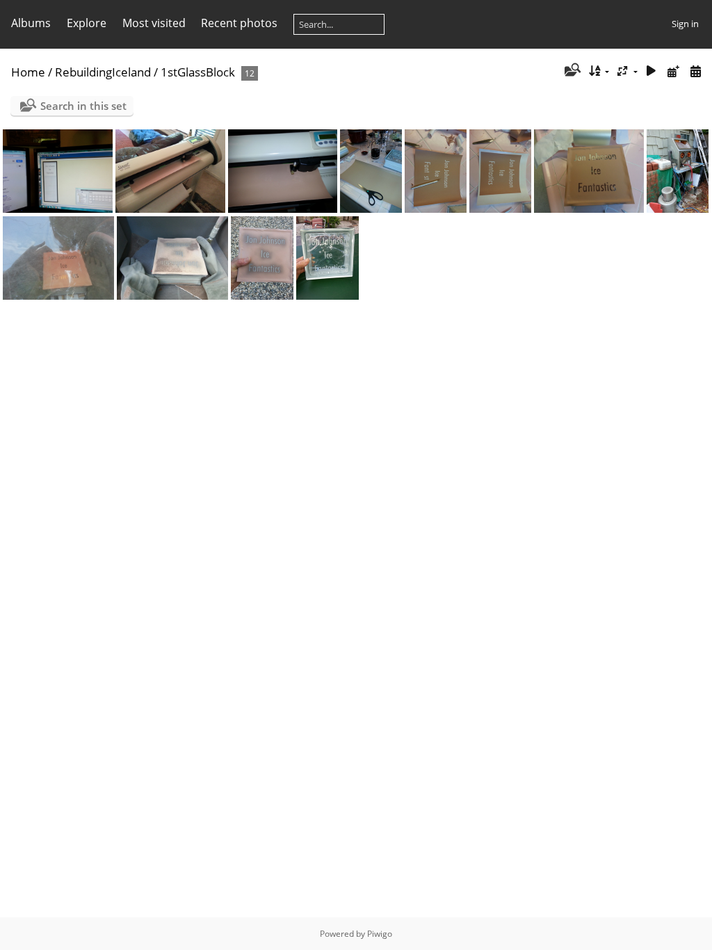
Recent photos (239, 23)
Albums (31, 23)
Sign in (685, 23)
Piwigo (379, 934)
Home (28, 72)
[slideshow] (651, 71)
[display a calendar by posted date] (673, 71)
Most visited (154, 23)
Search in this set (83, 106)
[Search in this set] (571, 71)
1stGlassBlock (198, 72)
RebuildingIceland (103, 72)
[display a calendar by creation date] (695, 71)
